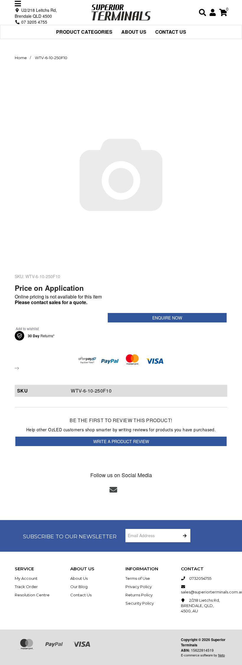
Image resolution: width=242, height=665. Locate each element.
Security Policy (139, 603)
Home (21, 57)
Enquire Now (167, 318)
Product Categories (84, 31)
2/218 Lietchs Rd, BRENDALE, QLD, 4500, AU (200, 605)
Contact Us (170, 31)
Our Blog (79, 586)
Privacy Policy (138, 586)
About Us (133, 31)
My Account (26, 578)
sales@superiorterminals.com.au (204, 592)
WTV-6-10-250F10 (51, 57)
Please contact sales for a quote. (51, 302)
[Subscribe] (183, 535)
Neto (221, 655)
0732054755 (199, 578)
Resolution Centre (32, 595)
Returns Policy (139, 595)
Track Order (26, 586)
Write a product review (121, 441)
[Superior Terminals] (121, 11)
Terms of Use (137, 578)
